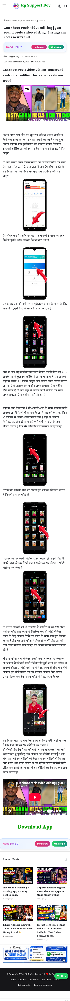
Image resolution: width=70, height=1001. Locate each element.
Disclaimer (46, 979)
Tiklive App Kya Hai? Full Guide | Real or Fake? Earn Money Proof (17, 928)
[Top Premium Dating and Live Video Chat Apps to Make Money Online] (52, 875)
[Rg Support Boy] (32, 5)
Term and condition (43, 984)
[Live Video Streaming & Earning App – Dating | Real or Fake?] (18, 875)
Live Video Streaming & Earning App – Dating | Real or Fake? (16, 891)
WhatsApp (56, 47)
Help (63, 976)
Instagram (39, 47)
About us (22, 979)
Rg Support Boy (12, 56)
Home (9, 20)
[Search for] (65, 7)
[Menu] (4, 7)
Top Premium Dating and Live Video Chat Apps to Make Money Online (51, 891)
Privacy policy (25, 984)
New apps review (21, 20)
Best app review (37, 20)
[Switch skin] (60, 7)
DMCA (56, 979)
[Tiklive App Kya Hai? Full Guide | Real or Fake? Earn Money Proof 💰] (18, 913)
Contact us (34, 979)
